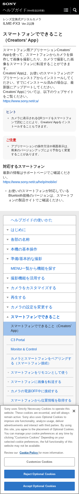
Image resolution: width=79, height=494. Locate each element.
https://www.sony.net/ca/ (21, 101)
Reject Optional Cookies (40, 474)
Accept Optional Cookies (39, 486)
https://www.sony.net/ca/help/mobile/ (30, 182)
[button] (75, 10)
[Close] (74, 411)
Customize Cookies (39, 461)
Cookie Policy (29, 452)
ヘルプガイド (24, 10)
